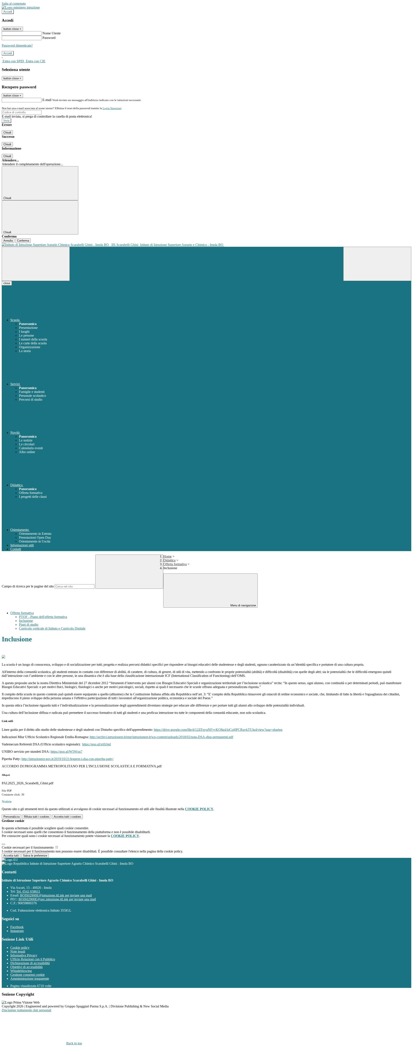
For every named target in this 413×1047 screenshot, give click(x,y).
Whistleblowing (21, 971)
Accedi (7, 11)
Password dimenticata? (17, 45)
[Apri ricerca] (377, 264)
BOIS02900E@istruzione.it (56, 895)
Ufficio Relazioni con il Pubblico (32, 959)
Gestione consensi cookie (27, 974)
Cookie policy (19, 947)
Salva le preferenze (35, 855)
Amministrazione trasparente (29, 978)
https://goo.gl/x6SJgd (96, 744)
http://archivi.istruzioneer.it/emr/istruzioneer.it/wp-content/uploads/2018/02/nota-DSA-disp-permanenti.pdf (161, 737)
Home (167, 556)
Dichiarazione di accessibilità (30, 963)
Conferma (23, 240)
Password (48, 38)
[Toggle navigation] (36, 264)
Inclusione (26, 620)
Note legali (17, 951)
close (6, 283)
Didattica (169, 560)
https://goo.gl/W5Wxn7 (66, 751)
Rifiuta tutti (36, 816)
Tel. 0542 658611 (28, 891)
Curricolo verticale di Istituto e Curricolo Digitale (52, 628)
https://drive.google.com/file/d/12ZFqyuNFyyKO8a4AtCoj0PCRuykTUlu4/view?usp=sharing (218, 729)
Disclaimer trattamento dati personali (26, 1010)
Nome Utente (51, 33)
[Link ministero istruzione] (21, 7)
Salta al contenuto (14, 3)
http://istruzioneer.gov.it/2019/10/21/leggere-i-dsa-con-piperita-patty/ (68, 759)
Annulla (8, 240)
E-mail (46, 100)
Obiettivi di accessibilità (26, 967)
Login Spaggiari (112, 108)
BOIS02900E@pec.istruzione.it (57, 899)
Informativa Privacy (23, 955)
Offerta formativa (175, 564)
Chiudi (7, 132)
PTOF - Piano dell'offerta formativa (43, 617)
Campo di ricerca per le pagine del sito (28, 586)
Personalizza (11, 816)
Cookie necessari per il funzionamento (28, 847)
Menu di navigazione (243, 605)
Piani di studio (28, 624)
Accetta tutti (67, 816)
